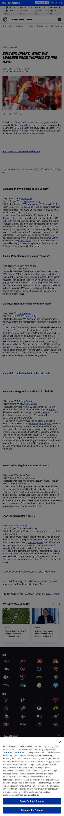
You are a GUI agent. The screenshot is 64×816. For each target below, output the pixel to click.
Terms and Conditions (13, 752)
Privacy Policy (45, 755)
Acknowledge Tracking (32, 810)
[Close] (60, 741)
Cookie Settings (31, 795)
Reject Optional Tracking (32, 801)
